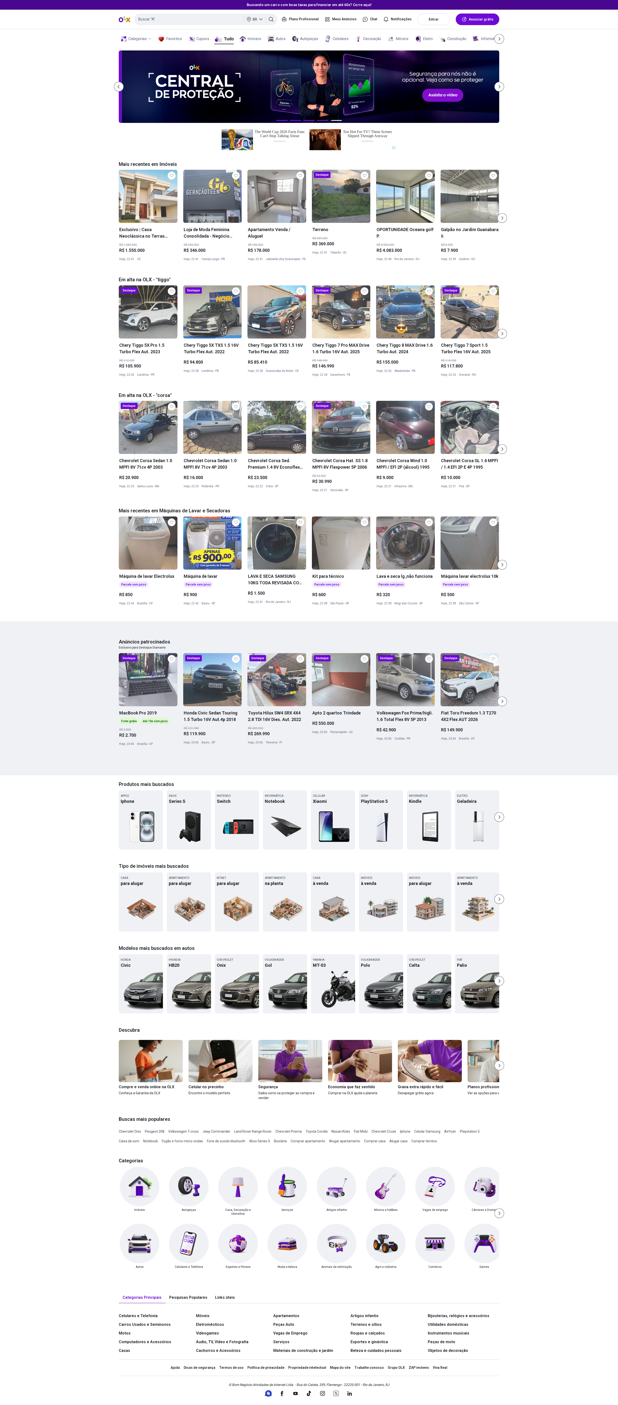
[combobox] (205, 19)
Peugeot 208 (154, 1131)
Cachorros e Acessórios (218, 1350)
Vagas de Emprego (290, 1333)
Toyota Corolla (317, 1131)
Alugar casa (398, 1141)
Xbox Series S (259, 1141)
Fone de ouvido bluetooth (226, 1141)
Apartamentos (286, 1315)
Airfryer (450, 1131)
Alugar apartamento (344, 1141)
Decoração (372, 38)
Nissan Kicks (340, 1131)
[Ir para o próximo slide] (502, 218)
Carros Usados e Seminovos (145, 1324)
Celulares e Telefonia (138, 1315)
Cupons (203, 38)
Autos (281, 38)
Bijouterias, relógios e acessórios (458, 1315)
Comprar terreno (424, 1141)
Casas (124, 1350)
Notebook (150, 1141)
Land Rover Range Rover (253, 1131)
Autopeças (309, 38)
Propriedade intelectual (307, 1368)
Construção (456, 38)
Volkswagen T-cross (183, 1131)
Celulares (341, 38)
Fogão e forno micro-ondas (182, 1141)
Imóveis (254, 38)
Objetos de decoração (448, 1350)
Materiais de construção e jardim (303, 1350)
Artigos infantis (365, 1315)
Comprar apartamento (308, 1141)
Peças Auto (283, 1324)
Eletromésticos (210, 1324)
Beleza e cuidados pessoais (376, 1350)
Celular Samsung (427, 1131)
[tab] (142, 1297)
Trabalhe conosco (369, 1368)
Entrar (434, 19)
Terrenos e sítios (366, 1324)
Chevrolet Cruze (384, 1131)
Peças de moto (441, 1342)
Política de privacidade (265, 1368)
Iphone (405, 1131)
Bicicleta (280, 1141)
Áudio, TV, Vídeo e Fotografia (222, 1342)
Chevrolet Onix (130, 1131)
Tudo (229, 38)
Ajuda (175, 1368)
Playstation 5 (470, 1131)
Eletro (428, 38)
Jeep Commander (216, 1131)
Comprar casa (375, 1141)
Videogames (207, 1333)
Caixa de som (129, 1141)
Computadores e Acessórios (145, 1342)
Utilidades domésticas (448, 1324)
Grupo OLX (396, 1368)
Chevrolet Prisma (288, 1131)
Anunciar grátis (481, 19)
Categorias (137, 38)
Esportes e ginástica (369, 1342)
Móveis (402, 38)
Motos (125, 1333)
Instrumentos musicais (448, 1333)
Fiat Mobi (361, 1131)
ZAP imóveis (419, 1368)
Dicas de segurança (199, 1368)
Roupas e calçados (368, 1333)
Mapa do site (340, 1368)
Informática (490, 38)
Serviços (281, 1342)
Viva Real (440, 1368)
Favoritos (174, 38)
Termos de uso (231, 1368)
